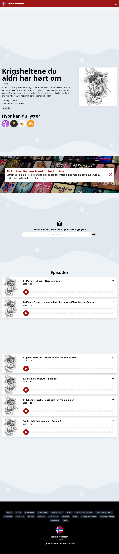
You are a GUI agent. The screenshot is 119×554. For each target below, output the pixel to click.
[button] (115, 3)
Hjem (46, 543)
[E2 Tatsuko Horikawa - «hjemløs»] (11, 385)
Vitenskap (55, 521)
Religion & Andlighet (84, 512)
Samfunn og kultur (104, 512)
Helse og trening (107, 516)
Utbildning (29, 512)
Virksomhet (42, 512)
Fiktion (31, 516)
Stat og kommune (89, 516)
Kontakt (71, 543)
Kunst (18, 512)
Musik (69, 512)
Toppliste (54, 543)
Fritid (75, 516)
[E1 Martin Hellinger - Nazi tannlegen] (11, 287)
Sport (65, 521)
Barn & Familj (57, 512)
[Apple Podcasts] (5, 124)
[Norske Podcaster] (59, 530)
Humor (9, 512)
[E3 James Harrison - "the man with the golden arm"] (11, 363)
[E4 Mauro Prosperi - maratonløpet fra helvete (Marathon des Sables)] (11, 308)
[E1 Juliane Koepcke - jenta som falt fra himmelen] (11, 406)
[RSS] (30, 124)
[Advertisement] (59, 27)
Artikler (63, 543)
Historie (6, 108)
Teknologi (8, 516)
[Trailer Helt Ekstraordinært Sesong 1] (11, 427)
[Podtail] (14, 124)
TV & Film (20, 516)
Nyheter (65, 516)
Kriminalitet (53, 516)
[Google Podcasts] (22, 124)
